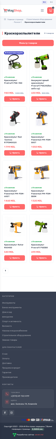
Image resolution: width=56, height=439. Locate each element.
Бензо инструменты (12, 307)
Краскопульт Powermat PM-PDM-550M (41, 193)
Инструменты (8, 303)
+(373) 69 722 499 (20, 396)
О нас (4, 354)
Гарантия (6, 372)
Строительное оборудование (16, 335)
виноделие (7, 317)
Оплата (5, 358)
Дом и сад (7, 312)
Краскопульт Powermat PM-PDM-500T (41, 139)
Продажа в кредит (11, 368)
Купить (16, 99)
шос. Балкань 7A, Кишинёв (24, 404)
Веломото (7, 326)
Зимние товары (9, 340)
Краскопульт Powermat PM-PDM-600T (14, 193)
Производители (10, 377)
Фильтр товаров (28, 43)
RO (51, 2)
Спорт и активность (11, 321)
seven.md (39, 435)
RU (44, 2)
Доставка (6, 363)
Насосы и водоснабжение (14, 331)
